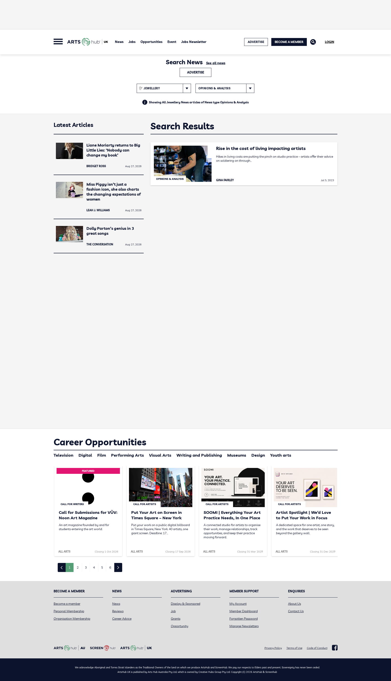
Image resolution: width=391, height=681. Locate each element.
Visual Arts (160, 455)
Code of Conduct (317, 648)
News (119, 42)
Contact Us (296, 611)
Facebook (335, 648)
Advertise (195, 72)
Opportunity (179, 626)
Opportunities (151, 42)
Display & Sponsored (185, 604)
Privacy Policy (273, 648)
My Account (238, 604)
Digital (85, 455)
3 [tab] (86, 567)
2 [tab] (78, 567)
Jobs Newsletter (193, 42)
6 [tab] (110, 567)
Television (63, 455)
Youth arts (280, 455)
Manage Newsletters (244, 626)
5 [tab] (102, 567)
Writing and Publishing (199, 455)
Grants (175, 619)
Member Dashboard (243, 611)
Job (173, 611)
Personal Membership (69, 611)
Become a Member (289, 42)
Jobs (132, 42)
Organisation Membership (72, 619)
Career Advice (121, 619)
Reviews (118, 611)
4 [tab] (94, 567)
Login (329, 42)
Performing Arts (127, 455)
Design (258, 455)
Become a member (67, 604)
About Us (294, 604)
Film (101, 455)
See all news (215, 63)
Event (171, 42)
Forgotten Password (243, 619)
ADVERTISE (256, 42)
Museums (236, 455)
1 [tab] (69, 567)
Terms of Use (294, 648)
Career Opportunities (100, 442)
